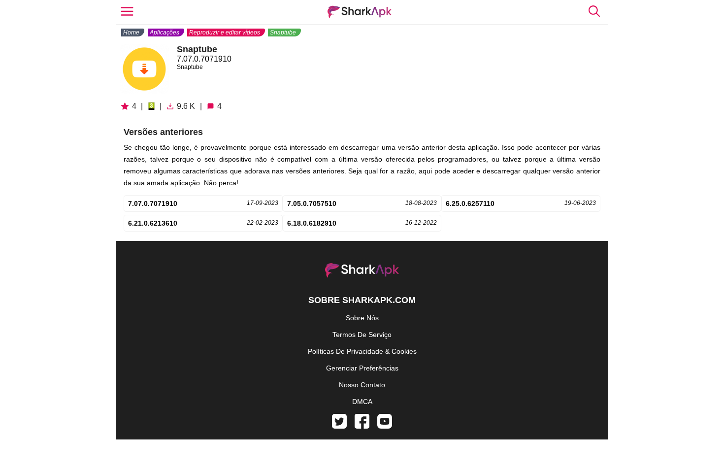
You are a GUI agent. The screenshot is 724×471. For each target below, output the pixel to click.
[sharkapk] (360, 12)
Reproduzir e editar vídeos (224, 32)
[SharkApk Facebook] (362, 426)
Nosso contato (362, 385)
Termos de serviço (362, 334)
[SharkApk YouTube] (384, 426)
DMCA (362, 401)
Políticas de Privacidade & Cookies (362, 351)
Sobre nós (362, 318)
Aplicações (164, 32)
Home (131, 32)
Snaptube (283, 32)
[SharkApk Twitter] (339, 426)
